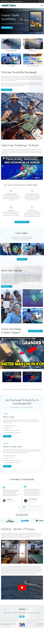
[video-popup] (22, 587)
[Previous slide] (18, 386)
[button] (18, 507)
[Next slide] (25, 386)
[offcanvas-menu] (42, 6)
